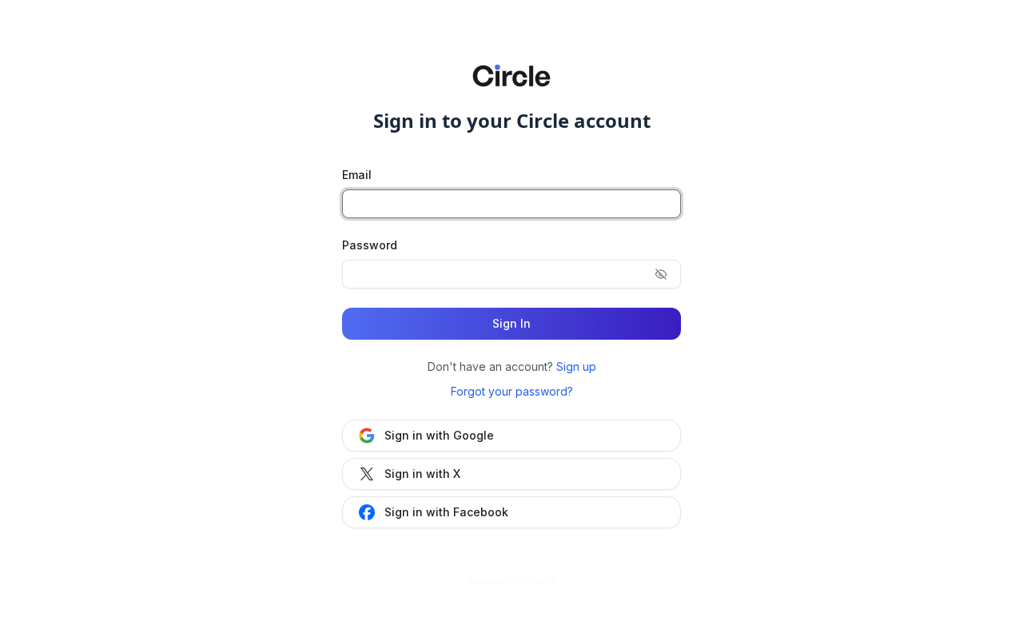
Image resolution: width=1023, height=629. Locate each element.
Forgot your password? (512, 391)
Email (357, 174)
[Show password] (661, 274)
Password (369, 245)
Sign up (576, 366)
